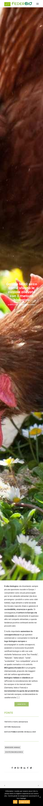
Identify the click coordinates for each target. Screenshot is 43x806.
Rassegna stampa (28, 304)
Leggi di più (24, 802)
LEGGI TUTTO (21, 704)
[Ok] (40, 797)
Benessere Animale (12, 747)
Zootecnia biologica (14, 752)
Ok (15, 802)
